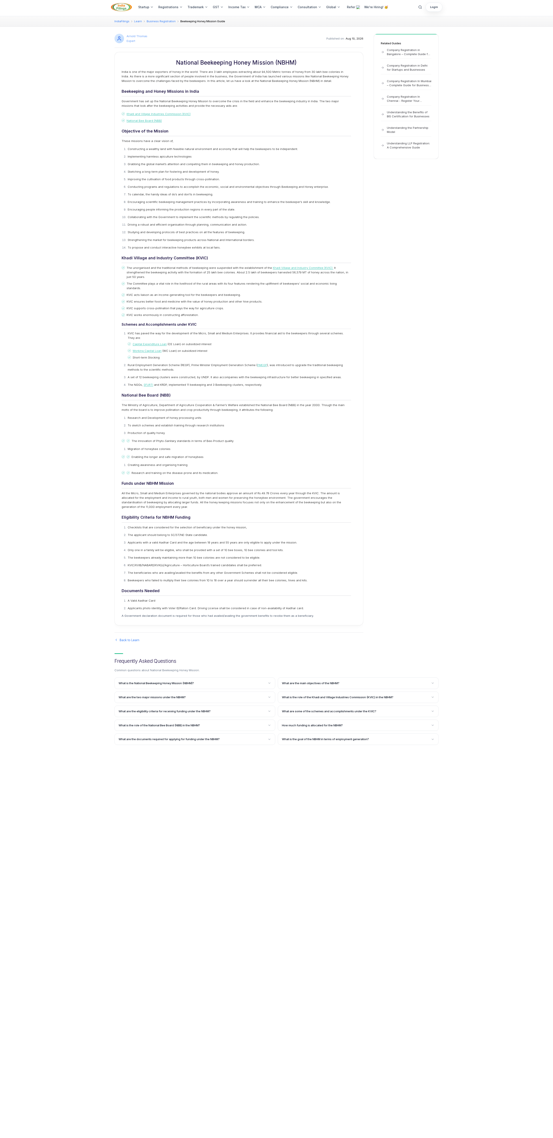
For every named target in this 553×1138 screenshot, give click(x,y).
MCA (258, 7)
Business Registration (161, 21)
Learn (138, 21)
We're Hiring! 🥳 (376, 7)
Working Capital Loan (147, 350)
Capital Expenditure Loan (150, 344)
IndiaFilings (121, 21)
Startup (143, 7)
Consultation (307, 7)
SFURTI (148, 384)
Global (331, 7)
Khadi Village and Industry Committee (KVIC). (303, 267)
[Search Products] (420, 7)
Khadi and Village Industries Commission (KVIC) (159, 114)
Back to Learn (129, 640)
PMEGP (262, 365)
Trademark (196, 7)
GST (216, 7)
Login (434, 7)
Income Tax (237, 7)
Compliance (280, 7)
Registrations (168, 7)
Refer (351, 7)
